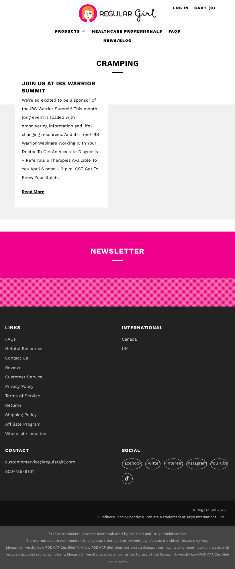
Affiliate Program (22, 424)
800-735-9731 (19, 471)
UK (125, 348)
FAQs (174, 31)
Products (67, 31)
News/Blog (117, 40)
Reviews (14, 367)
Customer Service (23, 377)
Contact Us (16, 358)
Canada (129, 339)
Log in (181, 8)
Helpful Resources (24, 348)
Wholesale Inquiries (25, 433)
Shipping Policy (21, 414)
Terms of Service (22, 395)
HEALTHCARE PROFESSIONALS (127, 31)
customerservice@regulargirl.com (40, 462)
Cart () (205, 8)
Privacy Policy (19, 386)
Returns (13, 405)
